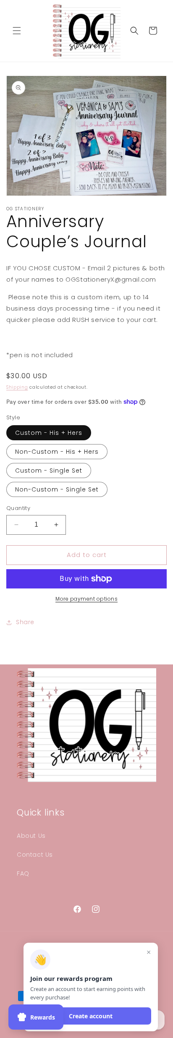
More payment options (86, 598)
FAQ (23, 873)
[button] (17, 30)
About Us (31, 835)
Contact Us (35, 854)
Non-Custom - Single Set (57, 489)
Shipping (17, 387)
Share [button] (25, 622)
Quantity (18, 508)
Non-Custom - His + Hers (57, 451)
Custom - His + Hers (48, 433)
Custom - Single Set (48, 470)
